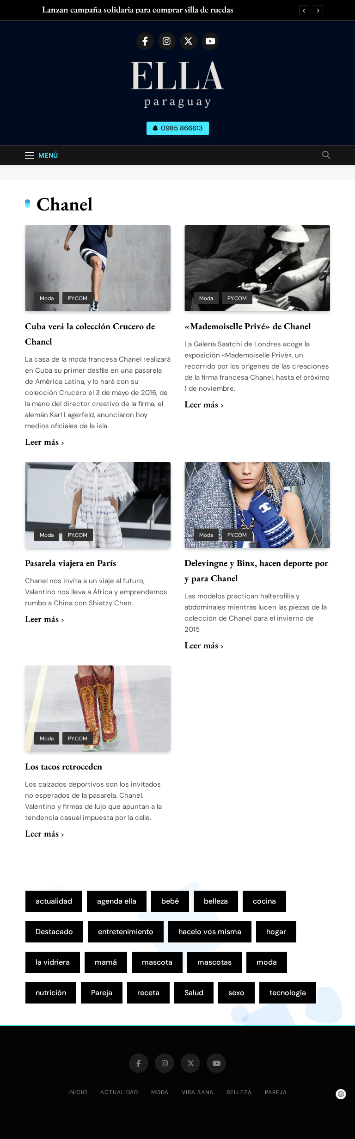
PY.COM (77, 298)
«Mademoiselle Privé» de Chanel (247, 326)
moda (267, 962)
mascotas (214, 962)
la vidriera (53, 962)
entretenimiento (125, 931)
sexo (236, 992)
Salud (193, 992)
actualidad (54, 901)
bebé (170, 901)
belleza (216, 901)
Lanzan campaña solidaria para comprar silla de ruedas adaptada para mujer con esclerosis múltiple (137, 9)
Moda (47, 298)
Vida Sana (198, 1092)
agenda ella (116, 901)
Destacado (54, 931)
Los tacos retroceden (63, 766)
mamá (106, 962)
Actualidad (119, 1092)
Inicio (77, 1092)
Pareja (101, 992)
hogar (276, 931)
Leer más (42, 441)
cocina (264, 901)
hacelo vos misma (209, 931)
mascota (157, 962)
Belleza (239, 1092)
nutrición (51, 992)
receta (148, 992)
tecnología (287, 992)
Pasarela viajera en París (70, 563)
